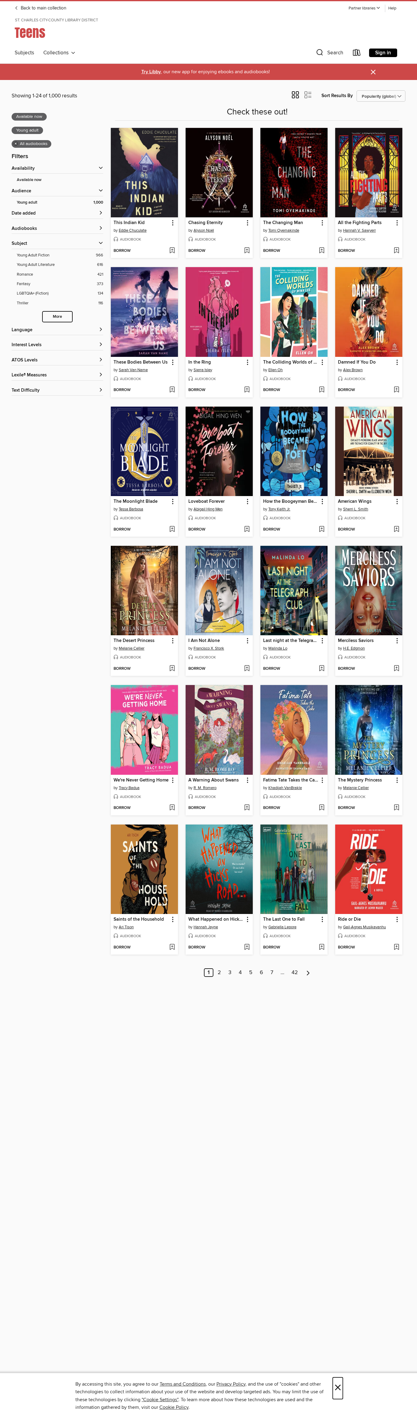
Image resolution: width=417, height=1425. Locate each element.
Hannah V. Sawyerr (359, 230)
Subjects (24, 52)
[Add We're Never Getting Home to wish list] (172, 808)
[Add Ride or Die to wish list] (396, 948)
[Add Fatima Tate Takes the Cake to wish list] (321, 808)
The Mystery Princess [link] (360, 780)
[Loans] (357, 54)
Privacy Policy (230, 1384)
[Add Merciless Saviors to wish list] (396, 669)
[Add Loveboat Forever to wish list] (247, 530)
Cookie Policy (173, 1407)
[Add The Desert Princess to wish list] (172, 669)
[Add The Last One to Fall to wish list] (321, 948)
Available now (29, 180)
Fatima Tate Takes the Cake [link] (291, 780)
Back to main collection (43, 8)
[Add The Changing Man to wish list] (321, 251)
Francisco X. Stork (209, 648)
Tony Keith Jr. (279, 509)
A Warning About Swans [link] (213, 780)
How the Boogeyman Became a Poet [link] (291, 501)
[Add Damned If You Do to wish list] (396, 390)
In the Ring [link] (199, 362)
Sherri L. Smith (355, 509)
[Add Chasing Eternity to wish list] (247, 251)
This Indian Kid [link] (129, 223)
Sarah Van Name (133, 370)
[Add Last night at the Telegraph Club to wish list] (321, 669)
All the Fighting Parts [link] (360, 223)
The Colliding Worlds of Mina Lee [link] (291, 362)
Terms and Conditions (183, 1384)
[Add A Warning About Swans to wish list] (247, 808)
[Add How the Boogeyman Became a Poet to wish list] (321, 530)
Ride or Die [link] (349, 919)
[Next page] (308, 972)
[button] (364, 8)
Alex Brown (353, 370)
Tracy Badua (129, 787)
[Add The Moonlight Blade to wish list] (172, 530)
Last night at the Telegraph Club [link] (291, 641)
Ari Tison (126, 927)
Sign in (383, 52)
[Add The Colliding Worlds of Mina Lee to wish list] (321, 390)
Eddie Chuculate (133, 230)
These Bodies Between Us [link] (141, 362)
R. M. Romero (205, 787)
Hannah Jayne (206, 927)
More (57, 316)
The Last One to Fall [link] (284, 919)
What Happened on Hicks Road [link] (216, 919)
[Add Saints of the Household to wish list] (172, 948)
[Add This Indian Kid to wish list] (172, 251)
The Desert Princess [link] (134, 641)
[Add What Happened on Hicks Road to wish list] (247, 948)
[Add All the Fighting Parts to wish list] (396, 251)
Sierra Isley (203, 370)
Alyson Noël (204, 230)
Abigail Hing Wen (208, 509)
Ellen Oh (275, 370)
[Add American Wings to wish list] (396, 530)
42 (295, 972)
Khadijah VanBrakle (285, 787)
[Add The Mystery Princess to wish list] (396, 808)
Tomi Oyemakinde (283, 230)
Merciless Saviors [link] (356, 641)
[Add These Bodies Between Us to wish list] (172, 390)
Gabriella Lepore (282, 927)
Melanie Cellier (131, 648)
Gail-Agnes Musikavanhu (364, 927)
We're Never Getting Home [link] (141, 780)
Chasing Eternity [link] (205, 223)
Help (392, 8)
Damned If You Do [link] (357, 362)
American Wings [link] (355, 501)
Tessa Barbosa (131, 509)
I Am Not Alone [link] (204, 641)
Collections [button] (57, 52)
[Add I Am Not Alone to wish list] (247, 669)
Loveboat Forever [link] (206, 501)
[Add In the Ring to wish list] (247, 390)
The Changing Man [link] (283, 223)
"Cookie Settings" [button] (160, 1400)
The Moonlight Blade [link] (136, 501)
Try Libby (151, 72)
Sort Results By (337, 96)
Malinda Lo (277, 648)
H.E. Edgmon (354, 648)
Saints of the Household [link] (139, 919)
